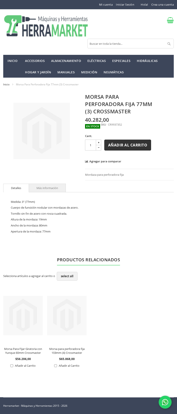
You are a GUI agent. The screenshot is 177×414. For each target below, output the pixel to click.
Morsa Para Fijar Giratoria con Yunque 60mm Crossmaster (23, 351)
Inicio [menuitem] (12, 61)
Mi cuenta (106, 4)
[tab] (16, 188)
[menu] (88, 66)
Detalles (16, 188)
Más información (47, 188)
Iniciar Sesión (125, 4)
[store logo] (45, 26)
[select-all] (67, 276)
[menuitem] (35, 60)
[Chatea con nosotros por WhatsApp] (165, 402)
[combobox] (130, 43)
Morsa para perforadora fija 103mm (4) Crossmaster (67, 351)
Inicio (6, 84)
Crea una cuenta (162, 4)
